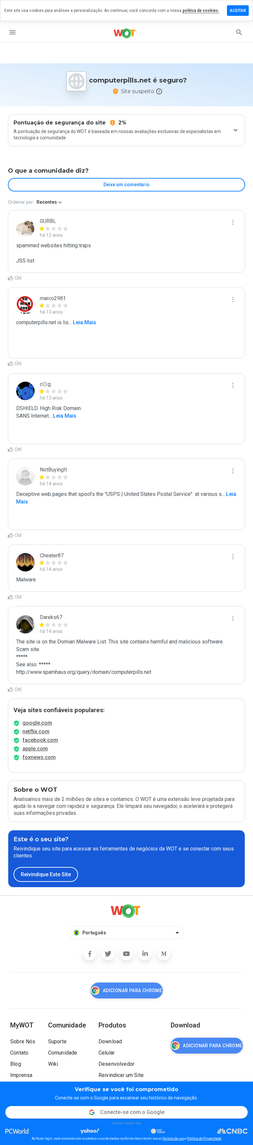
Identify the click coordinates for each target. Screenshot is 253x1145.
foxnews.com (39, 757)
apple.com (35, 749)
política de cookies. (201, 10)
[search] (239, 32)
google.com (37, 723)
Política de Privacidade (204, 1138)
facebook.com (40, 740)
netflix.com (35, 731)
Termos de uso (173, 1138)
